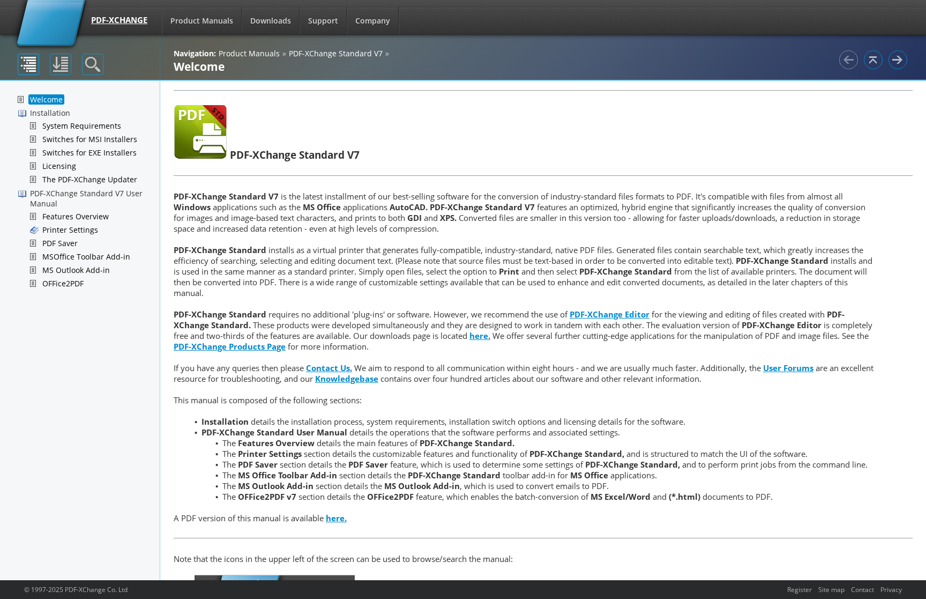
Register (799, 589)
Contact (862, 589)
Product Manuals (201, 21)
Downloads (270, 21)
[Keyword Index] (60, 64)
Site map (831, 589)
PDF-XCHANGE (119, 19)
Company (372, 21)
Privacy (891, 589)
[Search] (92, 64)
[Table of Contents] (28, 64)
